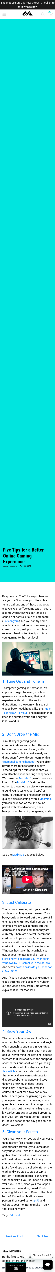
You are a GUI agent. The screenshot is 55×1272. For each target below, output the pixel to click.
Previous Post (14, 1236)
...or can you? (11, 621)
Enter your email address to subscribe (24, 1267)
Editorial (15, 1215)
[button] (43, 15)
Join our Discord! (16, 1265)
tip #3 (36, 1200)
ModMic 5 (25, 778)
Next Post (43, 1236)
